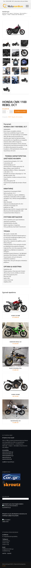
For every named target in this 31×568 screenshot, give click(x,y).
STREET (9, 14)
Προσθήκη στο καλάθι (20, 111)
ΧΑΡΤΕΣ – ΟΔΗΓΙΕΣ (6, 553)
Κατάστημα (5, 12)
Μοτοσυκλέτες (23, 13)
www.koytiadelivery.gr (7, 455)
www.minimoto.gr (6, 457)
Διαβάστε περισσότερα (8, 462)
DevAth (4, 565)
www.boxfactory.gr (7, 459)
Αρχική (11, 13)
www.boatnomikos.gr (7, 454)
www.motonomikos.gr (7, 452)
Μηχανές (4, 14)
